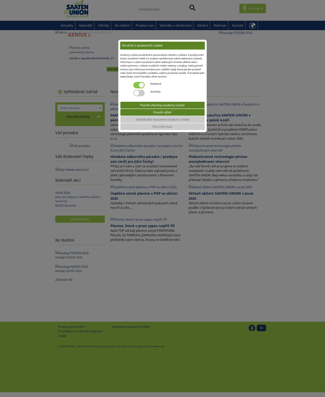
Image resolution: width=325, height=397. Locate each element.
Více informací (162, 127)
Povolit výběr (162, 112)
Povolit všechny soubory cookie (162, 105)
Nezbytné (155, 83)
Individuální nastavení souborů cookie (162, 119)
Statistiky (155, 91)
